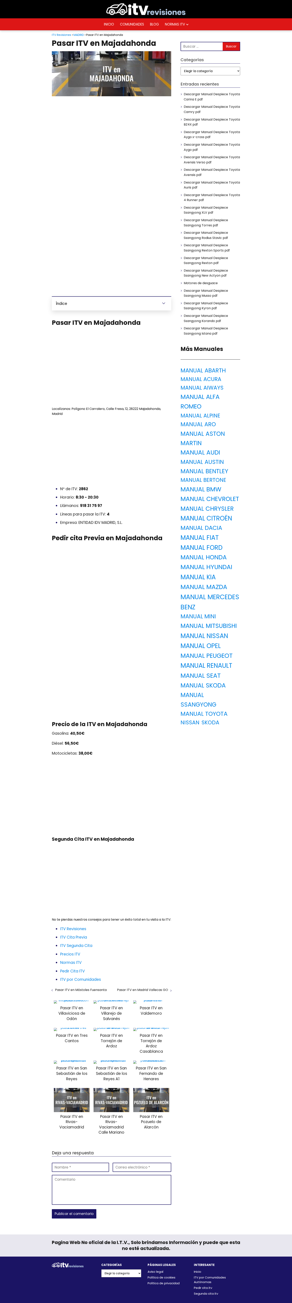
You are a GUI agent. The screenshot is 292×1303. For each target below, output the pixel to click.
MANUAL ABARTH (203, 370)
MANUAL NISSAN (204, 635)
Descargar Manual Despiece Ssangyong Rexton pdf (206, 260)
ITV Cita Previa (73, 937)
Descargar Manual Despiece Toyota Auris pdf (212, 185)
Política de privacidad (164, 1283)
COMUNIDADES (132, 24)
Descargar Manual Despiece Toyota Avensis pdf (212, 172)
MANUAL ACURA (201, 379)
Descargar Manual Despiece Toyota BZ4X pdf (212, 122)
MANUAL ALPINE (200, 415)
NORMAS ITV (175, 24)
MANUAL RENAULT (206, 665)
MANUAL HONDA (204, 557)
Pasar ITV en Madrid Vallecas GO (142, 990)
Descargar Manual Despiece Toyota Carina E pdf (212, 97)
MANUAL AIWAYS (202, 387)
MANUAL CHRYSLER (207, 509)
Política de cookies (161, 1277)
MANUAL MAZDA (204, 587)
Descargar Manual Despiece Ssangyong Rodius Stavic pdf (206, 235)
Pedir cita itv (203, 1288)
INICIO (109, 24)
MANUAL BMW (201, 489)
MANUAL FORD (201, 547)
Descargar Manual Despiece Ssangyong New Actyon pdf (206, 273)
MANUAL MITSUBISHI (209, 626)
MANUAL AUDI (200, 452)
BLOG (154, 24)
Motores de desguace (201, 283)
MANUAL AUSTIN (202, 462)
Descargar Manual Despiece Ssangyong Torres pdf (206, 223)
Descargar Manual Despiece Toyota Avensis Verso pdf (212, 160)
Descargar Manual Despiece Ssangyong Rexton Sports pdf (207, 248)
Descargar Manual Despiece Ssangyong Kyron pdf (206, 306)
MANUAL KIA (198, 577)
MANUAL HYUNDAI (206, 567)
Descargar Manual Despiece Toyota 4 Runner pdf (212, 197)
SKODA (210, 722)
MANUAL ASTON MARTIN (203, 438)
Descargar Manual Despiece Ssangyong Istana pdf (206, 331)
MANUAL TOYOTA (204, 714)
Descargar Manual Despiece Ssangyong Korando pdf (206, 318)
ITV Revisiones (73, 929)
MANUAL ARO (198, 424)
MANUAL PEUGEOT (207, 655)
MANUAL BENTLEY (204, 471)
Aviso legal (155, 1272)
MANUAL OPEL (201, 645)
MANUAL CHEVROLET (210, 499)
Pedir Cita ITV (72, 971)
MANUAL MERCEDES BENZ (210, 602)
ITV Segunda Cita (76, 945)
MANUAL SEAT (201, 675)
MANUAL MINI (198, 616)
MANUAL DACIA (201, 528)
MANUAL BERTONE (203, 480)
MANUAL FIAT (200, 537)
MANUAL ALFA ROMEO (200, 402)
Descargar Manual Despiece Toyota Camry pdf (212, 109)
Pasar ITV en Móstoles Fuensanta (81, 990)
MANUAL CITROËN (206, 518)
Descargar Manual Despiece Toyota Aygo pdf (212, 147)
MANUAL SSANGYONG (198, 699)
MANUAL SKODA (203, 685)
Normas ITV (71, 962)
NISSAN (190, 722)
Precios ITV (70, 954)
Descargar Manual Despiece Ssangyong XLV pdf (206, 210)
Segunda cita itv (206, 1293)
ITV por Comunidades (80, 979)
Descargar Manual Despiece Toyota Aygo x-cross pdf (212, 134)
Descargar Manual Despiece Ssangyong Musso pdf (206, 293)
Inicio (197, 1272)
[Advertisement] (111, 129)
